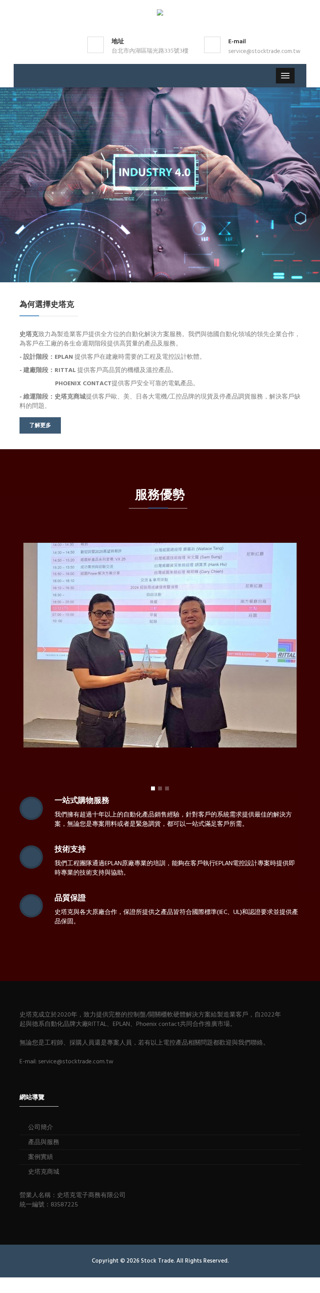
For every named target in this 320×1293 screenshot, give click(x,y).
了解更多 (40, 425)
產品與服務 (43, 1142)
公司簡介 (40, 1128)
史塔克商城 (43, 1172)
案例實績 (40, 1157)
